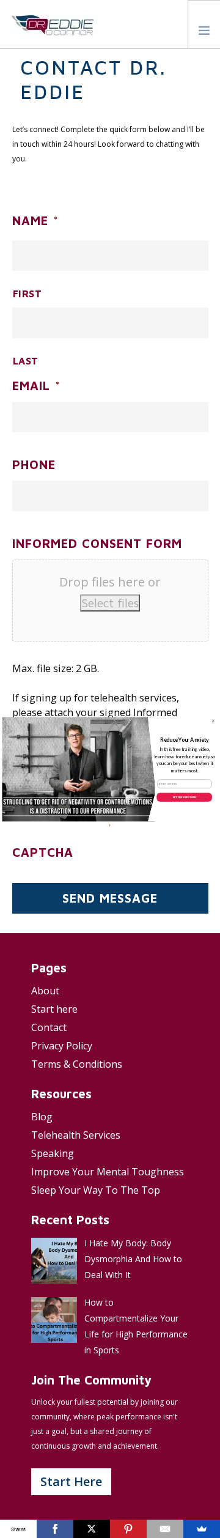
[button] (185, 740)
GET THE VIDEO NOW (184, 796)
